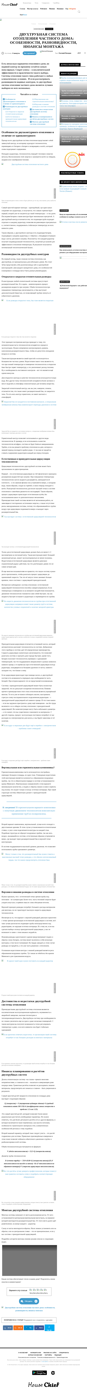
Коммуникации (39, 29)
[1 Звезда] (31, 1292)
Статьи (22, 9)
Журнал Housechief (35, 1355)
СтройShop (56, 3)
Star (23, 15)
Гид (70, 9)
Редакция (57, 1355)
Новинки (60, 9)
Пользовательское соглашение (27, 1357)
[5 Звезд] (46, 1292)
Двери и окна (64, 281)
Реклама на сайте (50, 1352)
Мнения (52, 9)
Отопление (49, 29)
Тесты (36, 3)
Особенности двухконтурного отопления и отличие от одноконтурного (14, 101)
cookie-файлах (45, 1361)
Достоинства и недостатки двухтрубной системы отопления (41, 111)
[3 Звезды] (38, 1292)
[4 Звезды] (42, 1292)
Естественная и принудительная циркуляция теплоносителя (16, 119)
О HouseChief (23, 1352)
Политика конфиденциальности (46, 1357)
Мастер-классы (32, 9)
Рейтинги (43, 9)
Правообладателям (62, 1357)
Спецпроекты (45, 3)
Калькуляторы (27, 3)
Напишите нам (35, 1352)
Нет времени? (29, 53)
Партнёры (48, 1355)
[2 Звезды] (35, 1292)
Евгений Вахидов (65, 53)
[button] (79, 12)
